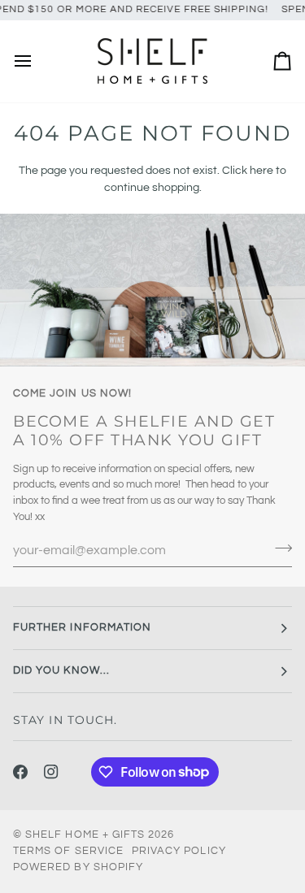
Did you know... (61, 670)
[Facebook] (20, 772)
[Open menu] (37, 61)
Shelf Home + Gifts (85, 834)
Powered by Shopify (78, 867)
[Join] (278, 548)
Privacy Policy (179, 850)
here (261, 170)
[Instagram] (51, 772)
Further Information (82, 627)
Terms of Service (68, 850)
